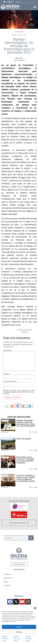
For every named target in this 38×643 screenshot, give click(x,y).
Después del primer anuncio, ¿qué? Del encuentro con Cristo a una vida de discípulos (25, 423)
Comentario (8, 350)
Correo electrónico (10, 381)
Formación (7, 585)
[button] (35, 608)
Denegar (19, 632)
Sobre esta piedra (23, 438)
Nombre (6, 374)
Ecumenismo (22, 35)
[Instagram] (12, 2)
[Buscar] (30, 537)
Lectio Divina (8, 578)
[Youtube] (10, 2)
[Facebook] (4, 2)
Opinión (6, 582)
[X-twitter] (7, 2)
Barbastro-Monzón (7, 439)
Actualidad (19, 32)
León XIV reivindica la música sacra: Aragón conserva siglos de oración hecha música (25, 478)
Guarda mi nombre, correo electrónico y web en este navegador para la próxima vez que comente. (19, 392)
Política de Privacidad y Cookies (5, 638)
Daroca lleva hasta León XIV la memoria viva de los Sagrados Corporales (25, 460)
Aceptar (19, 627)
